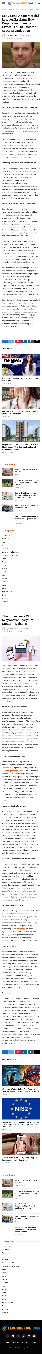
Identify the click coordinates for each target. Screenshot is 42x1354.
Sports (4, 585)
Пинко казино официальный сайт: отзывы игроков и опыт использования (26, 519)
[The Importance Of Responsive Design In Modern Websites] (21, 648)
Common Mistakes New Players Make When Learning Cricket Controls (27, 483)
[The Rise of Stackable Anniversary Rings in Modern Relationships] (21, 398)
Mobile (4, 578)
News (4, 582)
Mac (3, 575)
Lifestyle (5, 572)
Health (4, 569)
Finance (5, 562)
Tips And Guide (7, 592)
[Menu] (3, 3)
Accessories (6, 535)
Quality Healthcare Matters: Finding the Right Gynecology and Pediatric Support (26, 495)
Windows (5, 602)
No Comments (8, 38)
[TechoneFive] (20, 3)
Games (4, 565)
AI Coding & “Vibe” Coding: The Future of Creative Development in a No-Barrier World (20, 1090)
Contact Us (31, 1343)
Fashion (4, 559)
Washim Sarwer (13, 35)
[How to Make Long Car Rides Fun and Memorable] (7, 508)
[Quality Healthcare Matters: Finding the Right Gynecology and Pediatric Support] (7, 496)
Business (5, 549)
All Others (5, 539)
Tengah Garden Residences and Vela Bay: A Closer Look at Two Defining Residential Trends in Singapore (20, 447)
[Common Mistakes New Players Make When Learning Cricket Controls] (7, 483)
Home (8, 1343)
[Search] (39, 3)
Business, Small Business (10, 552)
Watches (5, 598)
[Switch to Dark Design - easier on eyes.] (35, 3)
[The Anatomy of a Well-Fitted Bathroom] (7, 472)
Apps (4, 542)
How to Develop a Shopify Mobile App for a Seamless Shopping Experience (20, 1159)
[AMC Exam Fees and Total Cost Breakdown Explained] (21, 364)
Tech (4, 588)
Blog (3, 545)
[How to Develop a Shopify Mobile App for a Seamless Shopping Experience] (21, 1144)
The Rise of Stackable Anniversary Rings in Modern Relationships (20, 412)
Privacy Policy (18, 1343)
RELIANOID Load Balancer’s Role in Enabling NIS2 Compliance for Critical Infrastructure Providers (20, 1124)
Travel (4, 595)
